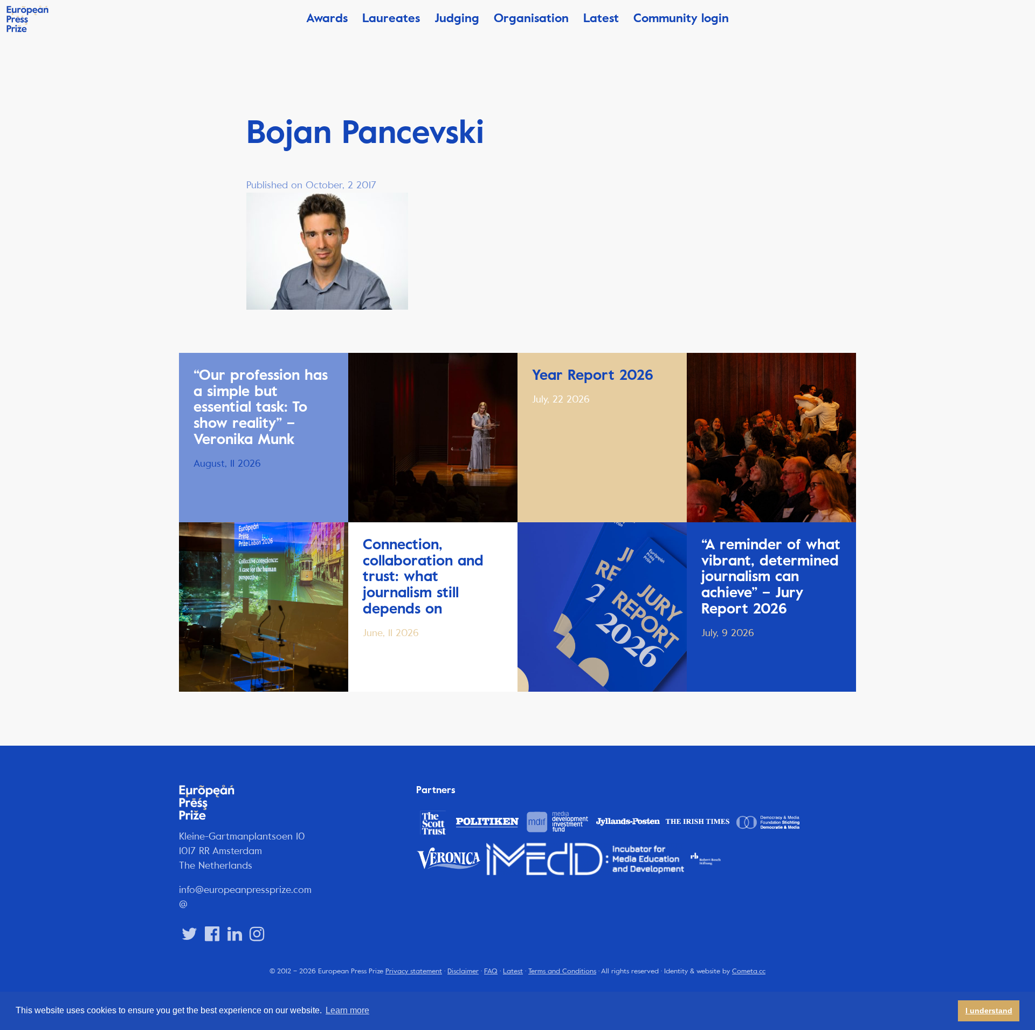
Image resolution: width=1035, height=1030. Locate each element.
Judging (456, 18)
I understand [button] (988, 1010)
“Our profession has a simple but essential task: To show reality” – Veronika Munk (261, 407)
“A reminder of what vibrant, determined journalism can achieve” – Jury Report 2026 (770, 576)
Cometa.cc (748, 971)
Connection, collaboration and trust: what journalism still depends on (423, 576)
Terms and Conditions (562, 971)
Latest (601, 18)
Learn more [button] (347, 1010)
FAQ (491, 971)
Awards (327, 18)
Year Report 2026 (592, 375)
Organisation (531, 18)
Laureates (391, 18)
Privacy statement (413, 971)
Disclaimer (463, 971)
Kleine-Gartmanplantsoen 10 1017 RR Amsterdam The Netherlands (242, 850)
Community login (681, 18)
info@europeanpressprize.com (245, 890)
